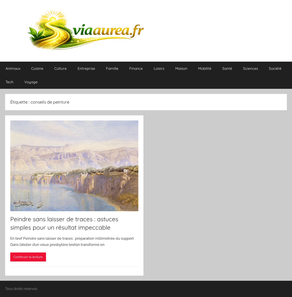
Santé (227, 68)
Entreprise (86, 68)
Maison (181, 68)
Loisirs (159, 68)
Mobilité (204, 68)
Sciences (250, 68)
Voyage (31, 82)
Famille (112, 68)
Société (275, 68)
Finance (136, 68)
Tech (9, 82)
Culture (60, 68)
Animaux (13, 68)
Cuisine (37, 68)
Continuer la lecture (28, 257)
